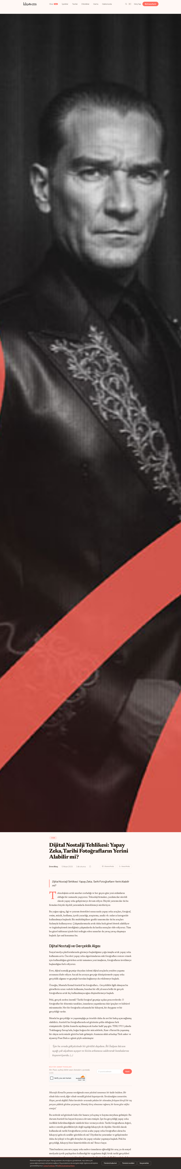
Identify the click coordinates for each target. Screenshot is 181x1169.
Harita (95, 4)
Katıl (127, 1071)
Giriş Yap (137, 4)
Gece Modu (125, 866)
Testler (75, 4)
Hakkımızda (107, 4)
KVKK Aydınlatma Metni (66, 1166)
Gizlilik (51, 1072)
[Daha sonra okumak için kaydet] (90, 866)
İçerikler (65, 4)
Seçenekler (144, 1163)
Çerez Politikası (49, 1166)
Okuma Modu (109, 866)
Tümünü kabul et (110, 1163)
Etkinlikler (85, 4)
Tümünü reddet (128, 1163)
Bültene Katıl (150, 4)
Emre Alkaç (53, 866)
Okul (53, 4)
